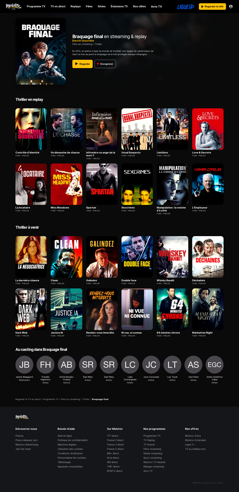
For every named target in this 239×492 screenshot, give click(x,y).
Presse (19, 435)
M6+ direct (113, 453)
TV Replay (149, 440)
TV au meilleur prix (195, 448)
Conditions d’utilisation (70, 453)
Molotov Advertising (26, 444)
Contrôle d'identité (27, 152)
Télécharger (64, 462)
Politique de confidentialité (72, 440)
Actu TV (148, 470)
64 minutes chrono (168, 332)
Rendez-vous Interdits (100, 332)
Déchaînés (198, 280)
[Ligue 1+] (186, 6)
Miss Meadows (60, 207)
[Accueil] (13, 6)
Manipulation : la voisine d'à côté (171, 209)
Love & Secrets (201, 152)
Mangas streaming (153, 466)
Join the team (23, 448)
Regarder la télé (214, 6)
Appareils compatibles (70, 466)
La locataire (22, 207)
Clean (54, 280)
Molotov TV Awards (154, 462)
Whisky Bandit (165, 280)
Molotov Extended (195, 440)
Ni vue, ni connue (131, 332)
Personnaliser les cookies (72, 457)
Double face (128, 280)
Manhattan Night (202, 332)
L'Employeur (199, 207)
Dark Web (21, 332)
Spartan (91, 207)
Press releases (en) (26, 440)
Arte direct (113, 457)
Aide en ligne (65, 435)
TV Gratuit (149, 444)
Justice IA (57, 332)
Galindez (91, 280)
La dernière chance (27, 280)
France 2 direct (115, 440)
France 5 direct (115, 448)
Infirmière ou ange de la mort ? (100, 154)
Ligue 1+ (189, 444)
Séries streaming (152, 453)
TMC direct (113, 466)
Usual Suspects (131, 152)
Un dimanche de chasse (65, 152)
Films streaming (152, 448)
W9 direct (112, 462)
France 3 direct (115, 444)
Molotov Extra (193, 435)
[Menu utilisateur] (231, 6)
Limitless (162, 152)
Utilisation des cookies (70, 448)
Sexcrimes (128, 207)
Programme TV (151, 435)
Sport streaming (152, 457)
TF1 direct (112, 435)
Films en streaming (82, 44)
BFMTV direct (115, 470)
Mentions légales (67, 444)
